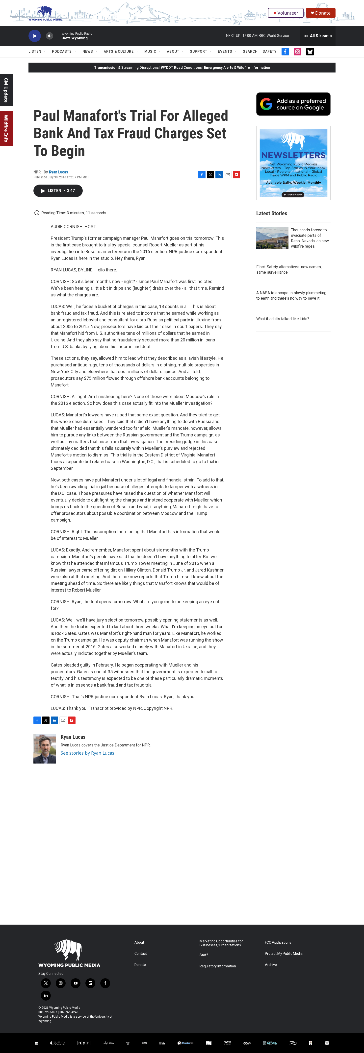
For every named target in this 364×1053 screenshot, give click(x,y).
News (87, 51)
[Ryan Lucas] (44, 749)
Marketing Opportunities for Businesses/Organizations (221, 943)
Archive (271, 965)
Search (250, 51)
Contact (140, 954)
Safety (270, 51)
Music (150, 51)
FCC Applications (278, 942)
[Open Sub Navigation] (45, 51)
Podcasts (62, 51)
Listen (34, 51)
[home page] (45, 13)
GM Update (6, 90)
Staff (204, 955)
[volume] (49, 36)
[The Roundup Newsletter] (293, 163)
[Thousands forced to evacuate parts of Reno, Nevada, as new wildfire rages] (272, 238)
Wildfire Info (6, 128)
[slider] (57, 35)
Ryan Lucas (58, 171)
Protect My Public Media (284, 954)
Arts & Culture (119, 51)
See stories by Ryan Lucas (87, 753)
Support (198, 51)
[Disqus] (182, 858)
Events (225, 51)
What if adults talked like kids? (282, 318)
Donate (323, 13)
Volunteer (288, 13)
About (173, 51)
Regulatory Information (218, 966)
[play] (35, 36)
